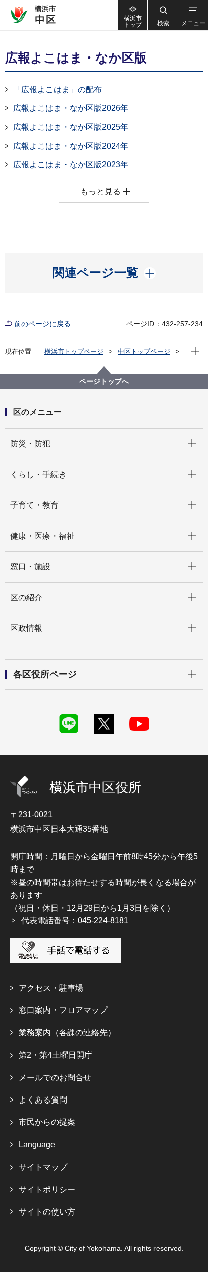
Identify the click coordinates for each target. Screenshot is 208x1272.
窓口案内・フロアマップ (63, 1010)
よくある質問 (43, 1099)
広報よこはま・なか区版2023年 (70, 164)
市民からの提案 (47, 1122)
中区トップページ (144, 351)
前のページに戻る (42, 324)
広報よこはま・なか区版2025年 (70, 127)
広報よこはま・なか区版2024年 (70, 146)
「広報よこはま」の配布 (57, 89)
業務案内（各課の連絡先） (67, 1032)
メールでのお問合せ (55, 1077)
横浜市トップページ (73, 351)
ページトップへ (104, 381)
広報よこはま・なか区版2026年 (70, 108)
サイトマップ (43, 1167)
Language (37, 1144)
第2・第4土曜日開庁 (55, 1055)
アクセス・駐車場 (51, 988)
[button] (162, 15)
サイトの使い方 (47, 1211)
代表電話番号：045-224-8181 (74, 920)
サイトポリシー (47, 1189)
